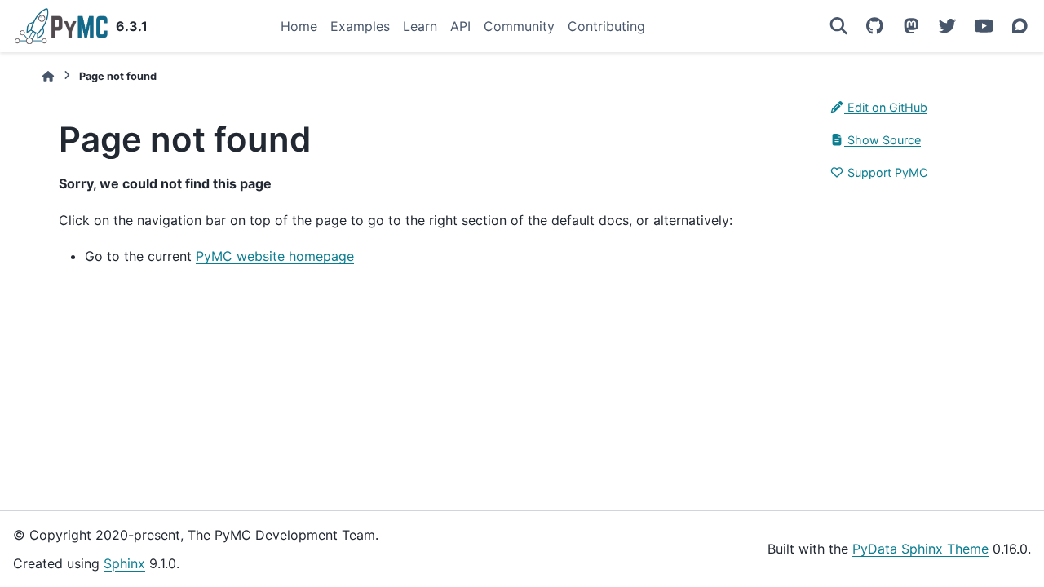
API (460, 26)
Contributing (606, 26)
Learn (420, 26)
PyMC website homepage (275, 256)
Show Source (882, 140)
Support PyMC (885, 172)
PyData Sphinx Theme (920, 549)
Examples (360, 26)
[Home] (48, 76)
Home (299, 26)
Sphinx (124, 563)
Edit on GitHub (885, 107)
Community (519, 26)
